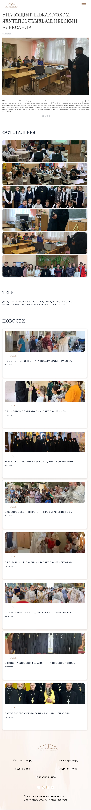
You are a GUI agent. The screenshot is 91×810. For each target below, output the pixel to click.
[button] (44, 151)
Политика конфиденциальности (44, 796)
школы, (67, 302)
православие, (11, 304)
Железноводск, (21, 302)
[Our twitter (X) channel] (43, 787)
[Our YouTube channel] (48, 787)
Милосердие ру (68, 760)
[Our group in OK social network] (52, 787)
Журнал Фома (68, 768)
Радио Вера (22, 768)
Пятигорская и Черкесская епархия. (44, 304)
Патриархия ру (22, 760)
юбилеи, (38, 302)
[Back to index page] (11, 7)
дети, (5, 302)
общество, (53, 302)
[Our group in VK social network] (39, 787)
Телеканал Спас (46, 777)
